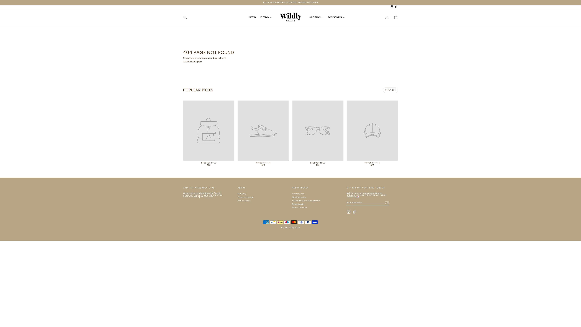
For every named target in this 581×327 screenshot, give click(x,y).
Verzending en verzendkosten (306, 200)
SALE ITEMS (315, 17)
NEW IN (252, 17)
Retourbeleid (298, 204)
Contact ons (298, 193)
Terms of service (245, 197)
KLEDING (265, 17)
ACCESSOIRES (335, 17)
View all (390, 90)
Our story (242, 193)
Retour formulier (299, 207)
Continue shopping (192, 61)
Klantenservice (299, 197)
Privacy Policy (244, 200)
